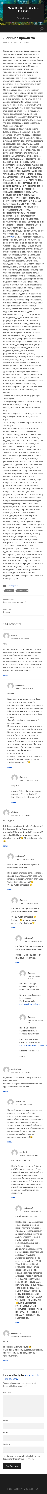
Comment (7, 1392)
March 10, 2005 (10, 42)
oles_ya (14, 635)
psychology (22, 591)
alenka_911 (24, 1152)
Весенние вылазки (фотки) (14, 601)
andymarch (20, 685)
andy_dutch (16, 1069)
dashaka (23, 777)
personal (9, 591)
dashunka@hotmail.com (29, 1004)
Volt (12, 237)
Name (6, 1420)
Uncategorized (13, 586)
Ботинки (7, 610)
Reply (5, 675)
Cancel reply (11, 1379)
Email (6, 1432)
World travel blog (23, 9)
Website (6, 1444)
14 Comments (25, 42)
